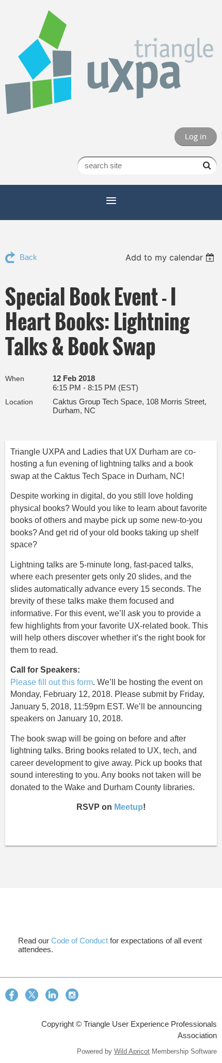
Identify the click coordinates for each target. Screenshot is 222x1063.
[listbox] (171, 257)
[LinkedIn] (51, 994)
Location (19, 402)
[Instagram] (72, 994)
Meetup (128, 807)
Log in (196, 136)
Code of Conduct (79, 940)
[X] (31, 994)
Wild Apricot (132, 1051)
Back (28, 257)
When (14, 378)
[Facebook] (11, 994)
